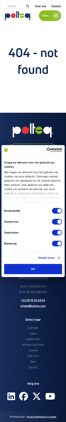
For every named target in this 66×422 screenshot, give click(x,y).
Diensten (33, 328)
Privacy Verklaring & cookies (41, 416)
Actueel (33, 350)
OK (33, 268)
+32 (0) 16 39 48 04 (33, 300)
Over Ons (33, 356)
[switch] (57, 221)
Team (33, 362)
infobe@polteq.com (33, 306)
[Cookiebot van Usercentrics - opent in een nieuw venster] (47, 150)
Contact (56, 6)
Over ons (40, 6)
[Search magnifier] (27, 6)
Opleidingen (33, 339)
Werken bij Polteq (33, 345)
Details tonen (46, 257)
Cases (33, 333)
